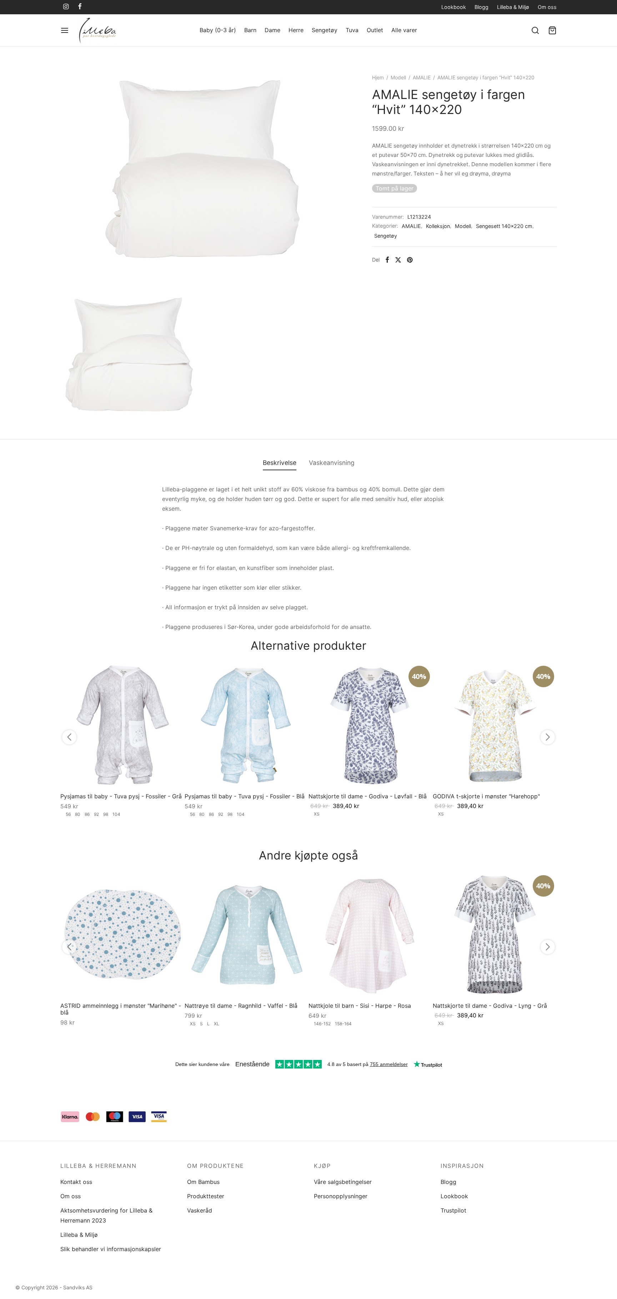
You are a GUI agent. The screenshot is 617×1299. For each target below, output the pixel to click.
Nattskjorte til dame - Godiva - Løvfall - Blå (367, 795)
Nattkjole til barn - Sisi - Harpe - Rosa (359, 1005)
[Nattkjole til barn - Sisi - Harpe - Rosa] (370, 934)
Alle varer (404, 30)
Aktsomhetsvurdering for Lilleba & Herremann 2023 (106, 1215)
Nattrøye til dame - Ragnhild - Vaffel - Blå (241, 1005)
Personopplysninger (340, 1196)
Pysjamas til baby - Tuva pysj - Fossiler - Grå (121, 795)
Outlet (375, 30)
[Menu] (64, 30)
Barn (250, 30)
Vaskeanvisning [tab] (332, 462)
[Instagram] (65, 7)
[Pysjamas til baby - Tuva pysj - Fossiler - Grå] (122, 725)
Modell (398, 77)
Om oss (547, 7)
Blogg (481, 7)
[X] (398, 260)
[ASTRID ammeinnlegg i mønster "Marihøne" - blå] (122, 934)
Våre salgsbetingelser (343, 1181)
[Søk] (535, 30)
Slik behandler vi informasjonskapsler (110, 1249)
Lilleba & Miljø (513, 7)
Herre (296, 30)
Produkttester (205, 1196)
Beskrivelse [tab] (279, 462)
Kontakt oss (76, 1181)
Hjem (378, 77)
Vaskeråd (199, 1210)
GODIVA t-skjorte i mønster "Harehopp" (486, 795)
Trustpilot (453, 1210)
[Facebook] (80, 7)
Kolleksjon (438, 226)
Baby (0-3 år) (218, 30)
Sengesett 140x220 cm (504, 226)
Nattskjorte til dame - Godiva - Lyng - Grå (490, 1005)
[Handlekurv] (552, 30)
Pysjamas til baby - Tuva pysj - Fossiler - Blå (245, 795)
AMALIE (422, 77)
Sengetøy (324, 30)
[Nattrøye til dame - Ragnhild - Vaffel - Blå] (247, 934)
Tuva (352, 30)
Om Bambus (203, 1181)
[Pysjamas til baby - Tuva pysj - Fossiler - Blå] (247, 725)
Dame (272, 30)
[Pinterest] (409, 260)
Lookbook (453, 7)
